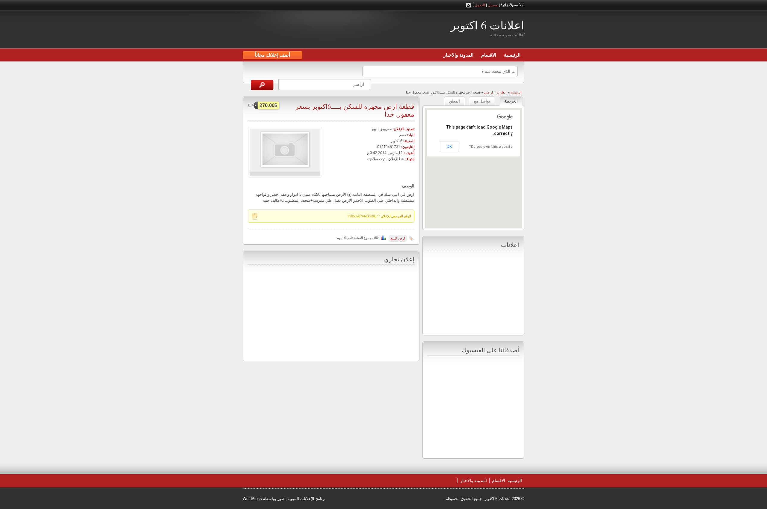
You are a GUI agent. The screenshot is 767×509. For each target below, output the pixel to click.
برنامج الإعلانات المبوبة (307, 498)
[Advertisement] (313, 30)
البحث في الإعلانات (262, 85)
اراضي (488, 92)
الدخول (480, 5)
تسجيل (493, 5)
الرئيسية (512, 55)
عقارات (501, 92)
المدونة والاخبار (458, 55)
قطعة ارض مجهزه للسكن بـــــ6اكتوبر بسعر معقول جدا (354, 110)
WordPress (252, 498)
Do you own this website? (491, 146)
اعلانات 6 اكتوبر (487, 25)
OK (449, 146)
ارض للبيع (397, 238)
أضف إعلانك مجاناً (272, 55)
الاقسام (488, 55)
